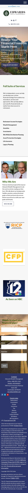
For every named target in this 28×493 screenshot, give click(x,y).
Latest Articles (14, 414)
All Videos (14, 416)
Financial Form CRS (9, 420)
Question (4, 352)
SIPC (17, 478)
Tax (14, 408)
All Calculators (14, 418)
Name (3, 326)
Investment (14, 402)
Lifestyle (14, 412)
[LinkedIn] (11, 20)
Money (14, 410)
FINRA (12, 478)
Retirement (14, 400)
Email (3, 334)
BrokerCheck (18, 425)
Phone (3, 343)
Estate (14, 404)
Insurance (14, 406)
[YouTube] (13, 20)
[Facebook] (15, 20)
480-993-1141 (15, 24)
